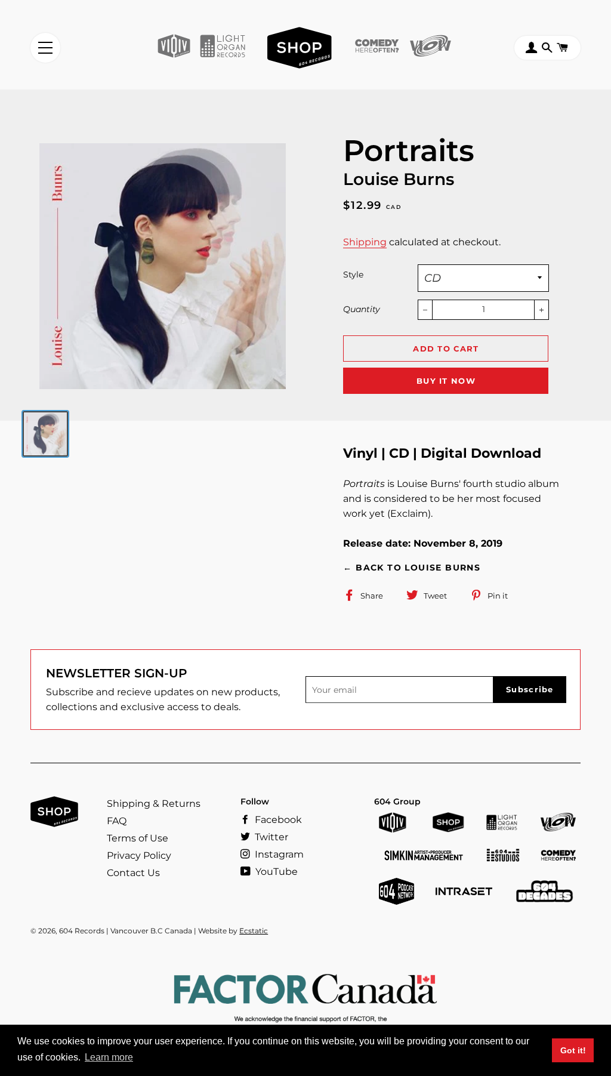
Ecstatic (253, 930)
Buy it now (446, 381)
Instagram (278, 854)
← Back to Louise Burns (411, 567)
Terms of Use (137, 838)
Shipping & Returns (153, 803)
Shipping (365, 242)
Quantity (361, 309)
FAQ (116, 821)
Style (353, 274)
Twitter (270, 837)
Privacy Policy (139, 855)
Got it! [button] (573, 1050)
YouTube (275, 871)
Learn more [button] (109, 1057)
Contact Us (133, 872)
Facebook (277, 819)
